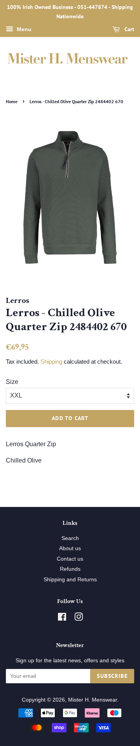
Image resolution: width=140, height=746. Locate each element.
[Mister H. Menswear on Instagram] (78, 618)
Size (12, 381)
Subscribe (112, 675)
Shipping (51, 361)
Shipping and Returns (70, 579)
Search (70, 538)
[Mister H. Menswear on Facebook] (62, 618)
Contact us (70, 559)
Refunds (70, 569)
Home (12, 101)
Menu (23, 29)
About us (70, 548)
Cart (128, 29)
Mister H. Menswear (92, 700)
